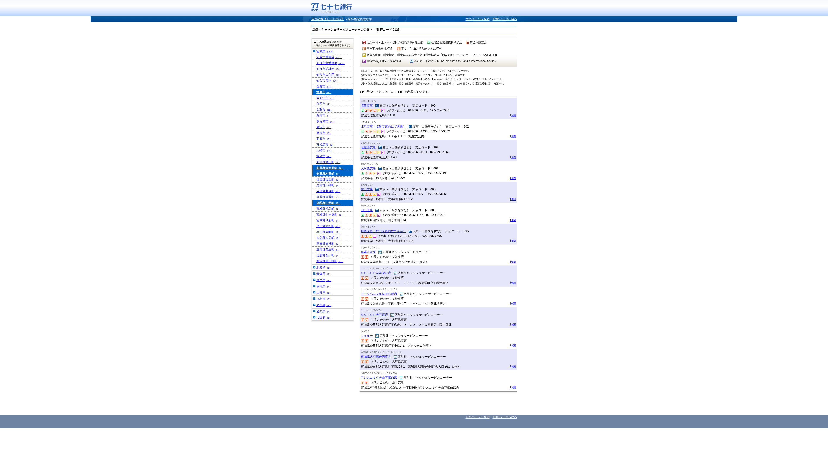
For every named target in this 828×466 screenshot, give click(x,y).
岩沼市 (323, 127)
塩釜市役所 (368, 252)
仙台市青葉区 (329, 57)
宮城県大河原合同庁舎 (376, 356)
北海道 (323, 267)
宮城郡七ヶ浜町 (329, 214)
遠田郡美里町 (328, 249)
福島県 (323, 299)
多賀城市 (326, 121)
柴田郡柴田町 (328, 179)
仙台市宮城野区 (330, 63)
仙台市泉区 (327, 80)
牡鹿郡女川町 (328, 255)
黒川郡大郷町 (328, 232)
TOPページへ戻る (505, 19)
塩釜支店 (367, 105)
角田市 (323, 115)
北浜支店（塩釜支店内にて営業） (383, 126)
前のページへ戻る (478, 19)
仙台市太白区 (329, 74)
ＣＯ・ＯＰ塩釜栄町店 (376, 273)
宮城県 (325, 51)
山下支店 (367, 210)
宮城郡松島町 (328, 208)
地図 (513, 115)
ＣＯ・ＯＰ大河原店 (374, 314)
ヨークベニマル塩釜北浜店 (379, 294)
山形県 (323, 292)
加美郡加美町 (328, 237)
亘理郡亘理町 (328, 197)
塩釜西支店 (368, 147)
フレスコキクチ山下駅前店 (379, 377)
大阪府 (323, 317)
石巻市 (324, 86)
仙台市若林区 (329, 69)
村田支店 (367, 189)
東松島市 (325, 144)
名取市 (324, 109)
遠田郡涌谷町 (328, 243)
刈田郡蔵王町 (328, 162)
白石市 (323, 103)
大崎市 (324, 150)
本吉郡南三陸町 (329, 261)
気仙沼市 (325, 98)
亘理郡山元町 (328, 203)
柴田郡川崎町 (328, 185)
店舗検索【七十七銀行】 (327, 19)
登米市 (323, 133)
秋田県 (323, 286)
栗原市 (323, 138)
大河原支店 (368, 168)
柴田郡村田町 (328, 173)
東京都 (323, 305)
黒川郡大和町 (328, 226)
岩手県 (323, 280)
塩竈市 (323, 92)
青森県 (323, 274)
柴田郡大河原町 (329, 168)
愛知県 (323, 311)
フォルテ (367, 335)
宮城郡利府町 (328, 220)
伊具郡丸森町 (328, 191)
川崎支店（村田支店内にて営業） (383, 231)
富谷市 (323, 156)
